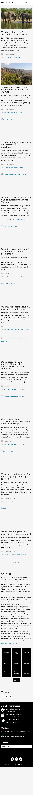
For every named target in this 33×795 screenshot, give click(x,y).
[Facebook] (2, 696)
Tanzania (21, 167)
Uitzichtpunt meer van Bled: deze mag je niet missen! (15, 308)
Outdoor (20, 329)
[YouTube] (10, 696)
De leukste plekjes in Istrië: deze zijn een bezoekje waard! (16, 533)
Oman (15, 112)
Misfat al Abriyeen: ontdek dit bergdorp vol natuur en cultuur (15, 89)
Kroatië (11, 502)
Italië (10, 555)
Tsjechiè (25, 219)
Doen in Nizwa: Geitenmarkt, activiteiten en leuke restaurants (16, 251)
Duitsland (16, 389)
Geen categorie (8, 167)
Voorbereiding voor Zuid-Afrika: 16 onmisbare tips (14, 33)
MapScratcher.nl (23, 764)
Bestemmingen (8, 112)
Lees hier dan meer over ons (11, 643)
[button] (27, 2)
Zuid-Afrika (16, 57)
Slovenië (3, 332)
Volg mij (16, 680)
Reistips (10, 57)
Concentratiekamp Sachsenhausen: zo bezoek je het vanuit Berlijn (16, 421)
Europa (15, 329)
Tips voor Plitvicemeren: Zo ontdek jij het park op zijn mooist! (15, 476)
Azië (5, 277)
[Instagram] (6, 696)
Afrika (5, 57)
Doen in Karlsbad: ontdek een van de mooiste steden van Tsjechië (16, 199)
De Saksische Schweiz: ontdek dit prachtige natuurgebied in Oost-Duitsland (12, 365)
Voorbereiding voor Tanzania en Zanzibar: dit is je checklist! (16, 144)
